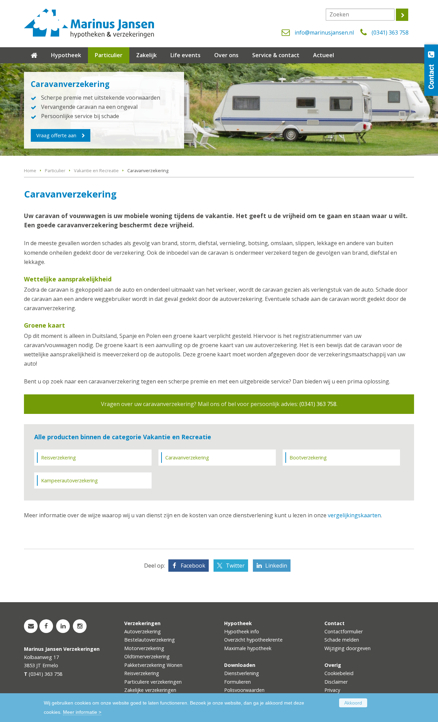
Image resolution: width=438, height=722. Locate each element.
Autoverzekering (142, 631)
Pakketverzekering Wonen (153, 665)
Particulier (55, 170)
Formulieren (237, 682)
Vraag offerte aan (56, 135)
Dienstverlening (241, 673)
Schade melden (341, 639)
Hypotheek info (241, 631)
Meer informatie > (82, 712)
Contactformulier (343, 631)
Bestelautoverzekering (149, 639)
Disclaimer (336, 682)
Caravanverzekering (187, 457)
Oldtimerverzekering (147, 656)
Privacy (332, 690)
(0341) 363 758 (390, 32)
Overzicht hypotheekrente (253, 639)
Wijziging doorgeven (347, 648)
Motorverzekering (144, 648)
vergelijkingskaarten (354, 515)
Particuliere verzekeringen (153, 682)
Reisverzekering (58, 457)
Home (30, 170)
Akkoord (353, 703)
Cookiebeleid (338, 673)
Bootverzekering (308, 457)
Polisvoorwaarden (244, 690)
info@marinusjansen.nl (324, 32)
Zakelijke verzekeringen (150, 690)
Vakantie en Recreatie (96, 170)
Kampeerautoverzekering (69, 480)
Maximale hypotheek (247, 648)
